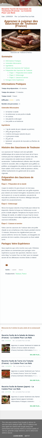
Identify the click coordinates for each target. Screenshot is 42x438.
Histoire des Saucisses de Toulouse (17, 68)
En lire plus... (35, 355)
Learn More (18, 436)
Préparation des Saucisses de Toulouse (18, 70)
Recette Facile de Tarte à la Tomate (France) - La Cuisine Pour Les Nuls (17, 362)
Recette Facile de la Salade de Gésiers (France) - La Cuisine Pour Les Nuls (18, 336)
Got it (27, 436)
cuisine (14, 270)
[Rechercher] (39, 4)
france (21, 270)
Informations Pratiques (13, 61)
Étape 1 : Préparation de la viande (20, 73)
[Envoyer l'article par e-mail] (6, 266)
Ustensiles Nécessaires (13, 63)
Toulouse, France (21, 274)
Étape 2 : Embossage (16, 75)
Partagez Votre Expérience (14, 80)
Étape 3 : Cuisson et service (18, 77)
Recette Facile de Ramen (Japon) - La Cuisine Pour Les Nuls (18, 387)
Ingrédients (9, 66)
